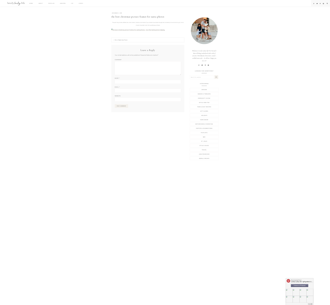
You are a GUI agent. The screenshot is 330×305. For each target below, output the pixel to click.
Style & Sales (204, 145)
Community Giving (204, 98)
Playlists (204, 132)
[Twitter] (202, 65)
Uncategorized (204, 154)
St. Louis (204, 141)
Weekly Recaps (204, 158)
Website (118, 96)
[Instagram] (209, 65)
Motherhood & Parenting (204, 124)
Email (117, 87)
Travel (204, 149)
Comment (118, 59)
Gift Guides (204, 111)
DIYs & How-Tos (204, 102)
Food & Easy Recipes (204, 106)
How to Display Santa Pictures (121, 40)
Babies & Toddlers (204, 94)
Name (117, 78)
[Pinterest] (206, 65)
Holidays (204, 115)
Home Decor (204, 119)
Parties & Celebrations (204, 128)
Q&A (204, 137)
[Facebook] (199, 65)
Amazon (204, 89)
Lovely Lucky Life (16, 3)
